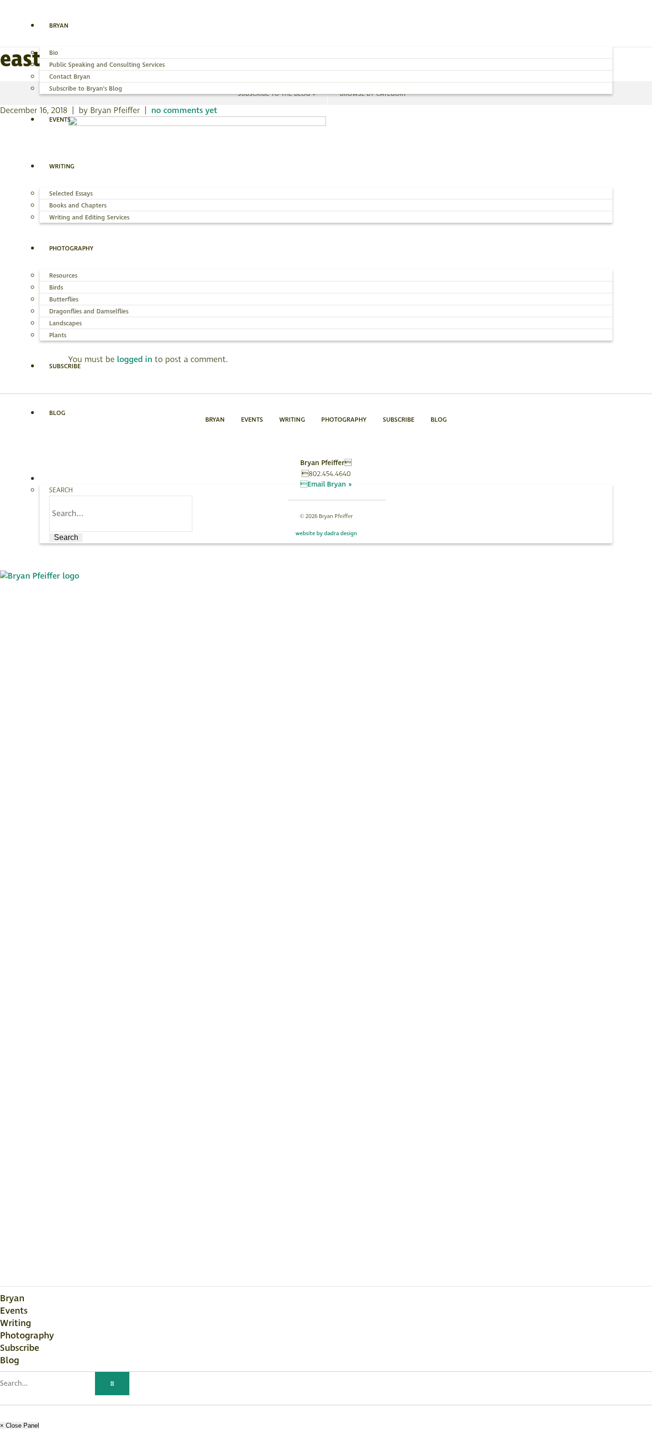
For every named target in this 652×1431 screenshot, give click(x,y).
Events (14, 1311)
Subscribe (19, 1348)
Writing (15, 1323)
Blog (9, 1360)
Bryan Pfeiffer (99, 24)
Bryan (12, 1298)
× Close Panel (19, 1425)
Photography (27, 1335)
